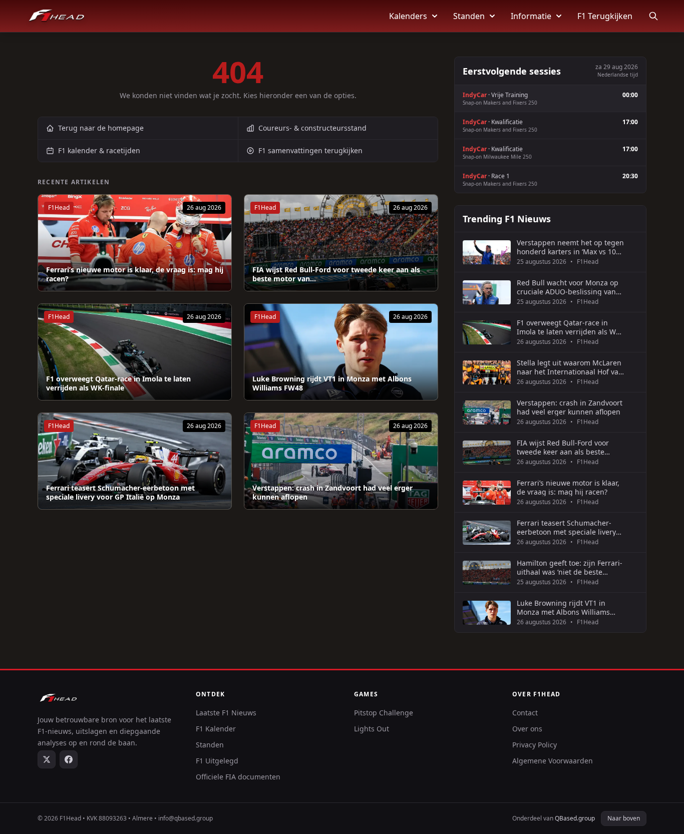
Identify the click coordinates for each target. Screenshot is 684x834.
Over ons (527, 728)
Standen (469, 16)
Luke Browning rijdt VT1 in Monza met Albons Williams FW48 (332, 383)
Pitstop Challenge (383, 712)
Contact (525, 712)
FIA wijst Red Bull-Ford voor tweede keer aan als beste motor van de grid (563, 447)
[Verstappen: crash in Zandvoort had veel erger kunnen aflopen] (341, 461)
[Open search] (653, 16)
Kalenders (408, 16)
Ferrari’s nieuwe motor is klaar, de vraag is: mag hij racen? (134, 274)
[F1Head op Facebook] (69, 759)
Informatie (531, 16)
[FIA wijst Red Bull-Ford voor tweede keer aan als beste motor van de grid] (341, 243)
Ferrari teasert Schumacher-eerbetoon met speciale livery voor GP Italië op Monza (120, 492)
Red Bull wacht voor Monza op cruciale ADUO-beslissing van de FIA (567, 287)
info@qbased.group (185, 818)
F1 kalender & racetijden (99, 150)
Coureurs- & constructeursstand (312, 128)
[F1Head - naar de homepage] (57, 16)
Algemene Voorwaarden (552, 760)
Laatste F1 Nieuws (226, 712)
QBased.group (575, 818)
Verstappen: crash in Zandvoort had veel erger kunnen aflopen (332, 492)
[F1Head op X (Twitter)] (47, 759)
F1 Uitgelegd (217, 760)
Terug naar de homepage (101, 128)
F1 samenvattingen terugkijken (310, 150)
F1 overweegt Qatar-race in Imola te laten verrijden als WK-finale (118, 383)
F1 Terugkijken (604, 16)
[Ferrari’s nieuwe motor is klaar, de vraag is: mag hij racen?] (134, 243)
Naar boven (623, 818)
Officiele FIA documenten (238, 776)
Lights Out (371, 728)
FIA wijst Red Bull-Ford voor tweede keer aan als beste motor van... (336, 274)
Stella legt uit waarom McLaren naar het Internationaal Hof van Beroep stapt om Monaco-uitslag (570, 367)
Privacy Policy (534, 744)
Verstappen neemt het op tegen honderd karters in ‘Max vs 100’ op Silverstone (570, 247)
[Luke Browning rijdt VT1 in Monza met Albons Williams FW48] (341, 352)
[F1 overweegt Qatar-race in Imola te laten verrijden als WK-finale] (134, 352)
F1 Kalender (216, 728)
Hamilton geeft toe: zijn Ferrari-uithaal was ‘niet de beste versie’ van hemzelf (569, 567)
